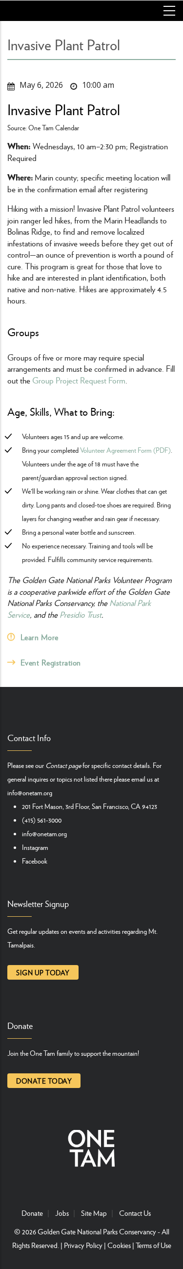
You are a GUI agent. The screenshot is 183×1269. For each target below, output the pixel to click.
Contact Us (135, 1213)
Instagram (35, 847)
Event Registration (50, 662)
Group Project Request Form (78, 380)
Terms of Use (153, 1245)
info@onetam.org (29, 792)
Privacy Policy (83, 1245)
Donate (32, 1213)
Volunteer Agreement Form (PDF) (125, 450)
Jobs (62, 1213)
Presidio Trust (81, 614)
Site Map (94, 1213)
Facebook (34, 861)
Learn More (39, 637)
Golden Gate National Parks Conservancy (97, 1231)
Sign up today (43, 972)
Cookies (119, 1245)
